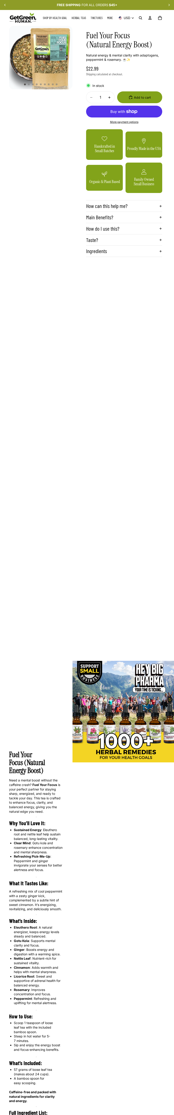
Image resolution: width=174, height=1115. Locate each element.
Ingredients (96, 251)
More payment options (124, 122)
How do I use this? (102, 228)
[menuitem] (110, 18)
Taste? (92, 240)
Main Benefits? (99, 217)
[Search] (140, 18)
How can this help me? (107, 206)
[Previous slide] (5, 5)
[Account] (150, 18)
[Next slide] (169, 5)
